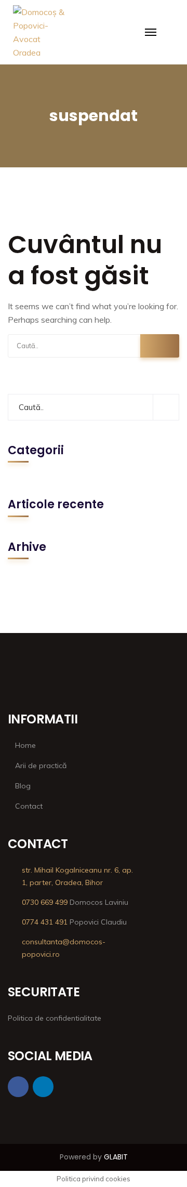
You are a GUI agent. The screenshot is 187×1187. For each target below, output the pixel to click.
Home (25, 745)
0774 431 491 (45, 922)
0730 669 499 (45, 902)
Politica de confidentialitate (54, 1018)
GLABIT (116, 1157)
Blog (23, 785)
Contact (29, 806)
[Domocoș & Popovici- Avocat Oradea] (40, 22)
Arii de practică (40, 765)
